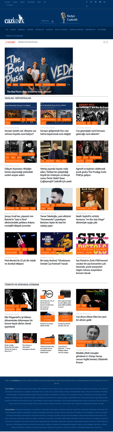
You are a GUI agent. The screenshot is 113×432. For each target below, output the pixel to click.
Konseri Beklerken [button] (49, 84)
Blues (39, 2)
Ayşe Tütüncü (77, 409)
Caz (23, 391)
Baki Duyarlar (85, 409)
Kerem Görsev (9, 421)
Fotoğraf (34, 394)
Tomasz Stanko (42, 427)
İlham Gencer (99, 415)
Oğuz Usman (9, 424)
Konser (31, 400)
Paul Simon (33, 424)
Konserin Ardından (48, 400)
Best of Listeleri (9, 391)
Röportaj (52, 403)
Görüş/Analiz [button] (31, 119)
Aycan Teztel (62, 409)
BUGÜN (13, 30)
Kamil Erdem (74, 418)
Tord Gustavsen (59, 427)
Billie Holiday (12, 412)
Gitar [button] (7, 157)
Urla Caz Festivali (66, 403)
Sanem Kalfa (56, 424)
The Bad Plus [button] (61, 84)
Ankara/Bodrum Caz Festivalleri (90, 388)
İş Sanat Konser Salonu (50, 397)
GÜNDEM (30, 30)
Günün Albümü (98, 394)
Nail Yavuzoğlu (78, 421)
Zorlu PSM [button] (89, 161)
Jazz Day (105, 397)
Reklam (15, 2)
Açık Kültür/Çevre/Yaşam (30, 388)
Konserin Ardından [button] (11, 252)
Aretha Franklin (45, 409)
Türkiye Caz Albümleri (14, 36)
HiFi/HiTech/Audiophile (30, 397)
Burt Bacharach (27, 412)
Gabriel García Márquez (72, 415)
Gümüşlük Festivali (88, 394)
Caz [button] (9, 84)
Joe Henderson (42, 418)
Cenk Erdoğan (41, 412)
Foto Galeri (9, 5)
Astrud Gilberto (54, 409)
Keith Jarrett (89, 418)
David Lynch (71, 412)
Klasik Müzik (31, 2)
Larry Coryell (25, 421)
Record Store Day (37, 403)
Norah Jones (93, 421)
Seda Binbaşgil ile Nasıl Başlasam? (68, 424)
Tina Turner (35, 427)
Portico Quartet (41, 424)
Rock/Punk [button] (80, 161)
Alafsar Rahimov (27, 409)
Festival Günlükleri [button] (58, 249)
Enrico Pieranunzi (26, 415)
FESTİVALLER (39, 30)
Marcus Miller (54, 421)
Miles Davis (70, 421)
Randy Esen (49, 424)
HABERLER (21, 30)
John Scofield (58, 418)
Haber (21, 397)
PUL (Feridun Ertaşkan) (26, 403)
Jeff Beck (35, 418)
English (83, 391)
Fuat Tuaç (62, 415)
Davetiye (61, 391)
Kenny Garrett (104, 418)
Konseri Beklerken (38, 400)
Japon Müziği (98, 397)
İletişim (22, 2)
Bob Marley (20, 412)
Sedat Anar (80, 424)
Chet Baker (57, 412)
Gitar (68, 394)
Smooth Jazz (58, 403)
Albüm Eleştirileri (76, 30)
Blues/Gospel (17, 391)
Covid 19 (56, 391)
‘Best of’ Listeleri (61, 30)
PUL (7, 30)
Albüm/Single (77, 388)
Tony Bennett (50, 427)
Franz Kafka (56, 415)
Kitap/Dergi (8, 400)
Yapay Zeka (78, 403)
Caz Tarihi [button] (24, 306)
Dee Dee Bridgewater (88, 412)
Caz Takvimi (101, 30)
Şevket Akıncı (97, 424)
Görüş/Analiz (74, 394)
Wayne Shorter (90, 427)
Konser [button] (38, 84)
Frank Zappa (50, 415)
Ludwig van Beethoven (44, 421)
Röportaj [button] (50, 208)
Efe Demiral (98, 412)
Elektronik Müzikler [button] (11, 154)
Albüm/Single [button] (81, 123)
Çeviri (51, 391)
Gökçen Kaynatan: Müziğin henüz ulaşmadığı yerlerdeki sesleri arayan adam (19, 172)
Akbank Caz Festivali (58, 388)
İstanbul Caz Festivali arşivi (28, 42)
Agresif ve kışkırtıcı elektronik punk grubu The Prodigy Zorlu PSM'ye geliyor (91, 172)
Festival (88, 391)
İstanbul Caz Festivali (62, 397)
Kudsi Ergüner (17, 421)
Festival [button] (48, 249)
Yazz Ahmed (98, 427)
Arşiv (100, 388)
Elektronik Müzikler (75, 391)
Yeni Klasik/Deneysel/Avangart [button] (14, 161)
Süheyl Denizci (20, 427)
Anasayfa (7, 2)
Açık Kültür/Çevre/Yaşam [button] (13, 119)
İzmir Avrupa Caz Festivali (87, 397)
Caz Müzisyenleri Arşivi (37, 391)
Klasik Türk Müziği (23, 400)
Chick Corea (64, 412)
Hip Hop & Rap (40, 397)
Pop (19, 403)
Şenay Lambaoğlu (88, 424)
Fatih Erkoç (43, 415)
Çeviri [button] (95, 341)
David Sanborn (78, 412)
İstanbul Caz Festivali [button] (27, 84)
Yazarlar (49, 30)
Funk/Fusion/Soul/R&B (42, 394)
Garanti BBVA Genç (54, 394)
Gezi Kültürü (63, 394)
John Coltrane (50, 418)
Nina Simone (86, 421)
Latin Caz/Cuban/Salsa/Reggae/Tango (72, 400)
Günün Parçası (15, 397)
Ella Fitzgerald (10, 415)
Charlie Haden (49, 412)
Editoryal (67, 391)
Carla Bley (34, 412)
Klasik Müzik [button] (80, 345)
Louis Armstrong (33, 421)
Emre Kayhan (18, 415)
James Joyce (29, 418)
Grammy (80, 394)
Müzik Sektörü (92, 400)
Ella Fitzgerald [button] (10, 309)
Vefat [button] (19, 157)
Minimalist (85, 400)
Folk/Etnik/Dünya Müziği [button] (27, 154)
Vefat (73, 403)
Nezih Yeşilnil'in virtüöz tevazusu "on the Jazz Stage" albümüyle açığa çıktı (90, 219)
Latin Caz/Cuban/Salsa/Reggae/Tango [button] (88, 309)
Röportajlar (90, 30)
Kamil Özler (82, 418)
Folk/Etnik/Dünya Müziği (24, 394)
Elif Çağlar (104, 412)
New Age (99, 400)
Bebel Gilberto (101, 409)
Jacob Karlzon (21, 418)
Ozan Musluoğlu (18, 424)
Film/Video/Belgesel (12, 394)
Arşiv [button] (43, 297)
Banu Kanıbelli (93, 409)
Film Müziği (104, 391)
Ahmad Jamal (19, 409)
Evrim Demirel (35, 415)
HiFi (45, 2)
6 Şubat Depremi (19, 388)
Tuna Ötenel (67, 427)
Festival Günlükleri (95, 391)
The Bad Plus (28, 427)
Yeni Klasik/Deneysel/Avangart (89, 403)
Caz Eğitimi (27, 391)
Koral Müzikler (58, 400)
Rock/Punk (46, 403)
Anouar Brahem (36, 409)
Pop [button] (20, 252)
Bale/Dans (105, 388)
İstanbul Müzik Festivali (74, 397)
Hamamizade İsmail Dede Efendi (87, 415)
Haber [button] (15, 84)
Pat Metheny (26, 424)
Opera (15, 403)
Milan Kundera (63, 421)
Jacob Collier (13, 418)
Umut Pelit (73, 427)
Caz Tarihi (46, 391)
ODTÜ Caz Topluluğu (102, 421)
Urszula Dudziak (81, 427)
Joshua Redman (66, 418)
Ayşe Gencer (69, 409)
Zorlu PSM (101, 403)
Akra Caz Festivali (68, 388)
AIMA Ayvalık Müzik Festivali (45, 388)
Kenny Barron (96, 418)
